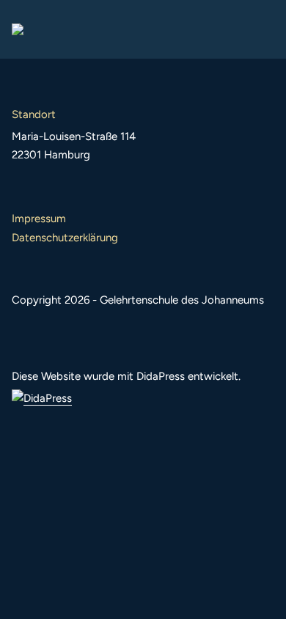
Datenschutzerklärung (65, 237)
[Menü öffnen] (262, 29)
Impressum (39, 218)
